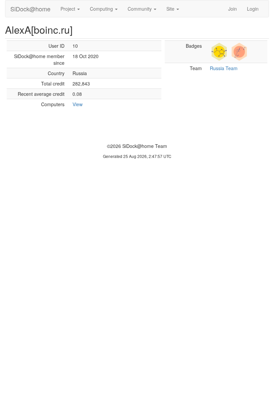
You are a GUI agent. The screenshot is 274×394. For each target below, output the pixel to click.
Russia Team (224, 68)
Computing (102, 8)
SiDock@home (30, 8)
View (78, 104)
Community (140, 8)
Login (253, 8)
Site (171, 8)
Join (232, 8)
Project (68, 8)
